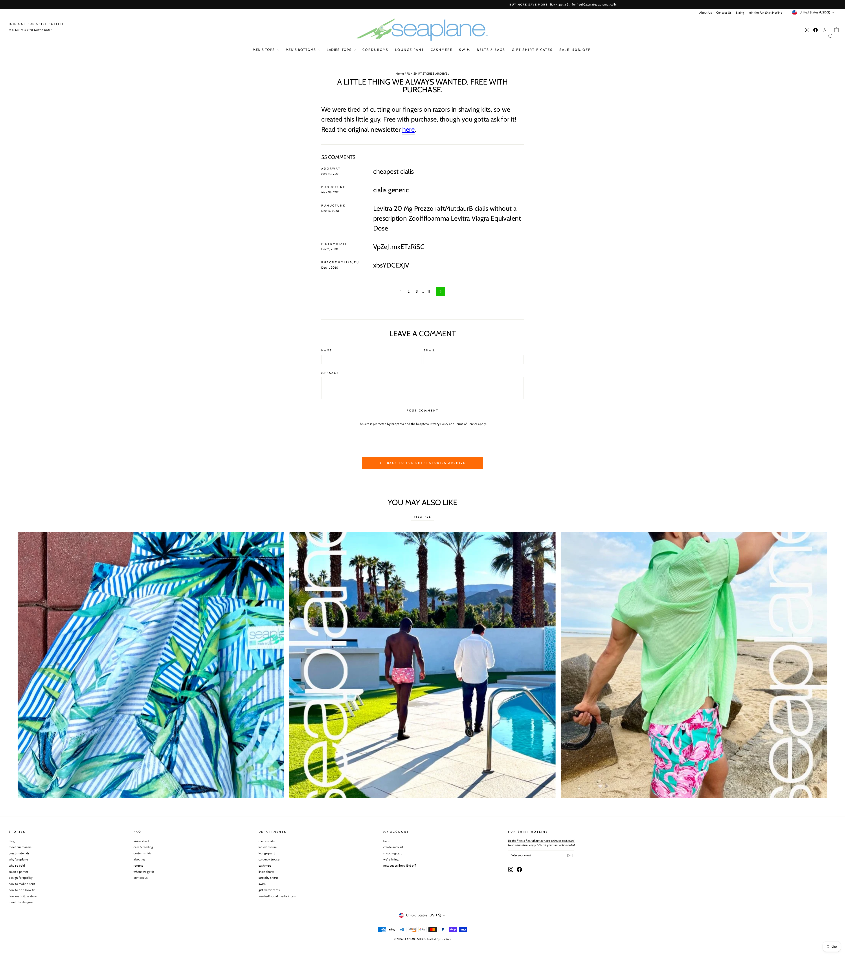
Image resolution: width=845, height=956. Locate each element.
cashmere (441, 50)
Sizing (740, 12)
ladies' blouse (268, 847)
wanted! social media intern (277, 896)
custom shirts (143, 853)
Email (429, 350)
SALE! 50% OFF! (575, 50)
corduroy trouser (269, 859)
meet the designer (21, 902)
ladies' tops (340, 50)
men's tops (264, 50)
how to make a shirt (22, 884)
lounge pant (409, 50)
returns (138, 865)
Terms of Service (466, 424)
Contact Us (723, 12)
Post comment (422, 410)
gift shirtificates (532, 50)
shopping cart (392, 853)
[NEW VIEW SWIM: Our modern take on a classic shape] (422, 665)
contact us (141, 877)
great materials (19, 853)
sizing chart (141, 841)
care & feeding (143, 847)
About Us (705, 12)
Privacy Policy (439, 424)
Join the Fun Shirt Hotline (765, 12)
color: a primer (18, 871)
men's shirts (267, 841)
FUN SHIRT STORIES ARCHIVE (427, 73)
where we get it (144, 871)
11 (429, 291)
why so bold (17, 865)
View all (422, 516)
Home (400, 73)
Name (326, 350)
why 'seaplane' (19, 859)
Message (330, 373)
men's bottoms (301, 50)
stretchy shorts (269, 877)
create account (393, 847)
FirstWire (446, 939)
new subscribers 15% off (399, 865)
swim (464, 50)
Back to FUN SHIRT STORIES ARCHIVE (426, 463)
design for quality (21, 877)
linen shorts (266, 871)
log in (387, 841)
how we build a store (23, 896)
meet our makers (20, 847)
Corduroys (375, 50)
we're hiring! (391, 859)
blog (12, 841)
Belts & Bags (491, 50)
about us (139, 859)
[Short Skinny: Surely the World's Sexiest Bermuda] (694, 665)
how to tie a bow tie (22, 890)
